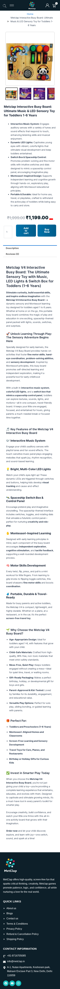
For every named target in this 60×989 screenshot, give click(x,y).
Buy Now (47, 230)
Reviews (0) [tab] (12, 254)
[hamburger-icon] (11, 5)
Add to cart (26, 231)
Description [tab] (12, 248)
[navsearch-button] (5, 6)
